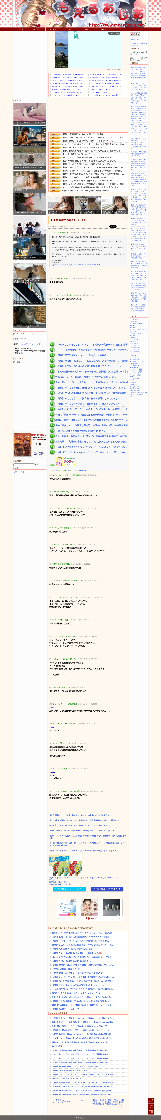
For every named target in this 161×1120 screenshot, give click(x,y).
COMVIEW (151, 1106)
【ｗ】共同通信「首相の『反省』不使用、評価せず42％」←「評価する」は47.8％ (81, 831)
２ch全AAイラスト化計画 (30, 344)
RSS (70, 29)
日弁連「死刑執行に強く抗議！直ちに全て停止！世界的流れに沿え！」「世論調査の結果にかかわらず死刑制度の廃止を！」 (87, 844)
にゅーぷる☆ (134, 343)
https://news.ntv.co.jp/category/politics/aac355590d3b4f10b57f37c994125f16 (76, 265)
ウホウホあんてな (135, 347)
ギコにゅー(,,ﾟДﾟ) (135, 375)
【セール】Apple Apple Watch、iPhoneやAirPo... (80, 431)
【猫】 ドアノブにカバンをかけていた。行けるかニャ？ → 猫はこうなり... (91, 447)
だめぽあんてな (134, 337)
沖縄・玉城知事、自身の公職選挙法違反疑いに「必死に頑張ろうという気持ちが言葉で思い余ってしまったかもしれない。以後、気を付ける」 (138, 143)
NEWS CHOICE (134, 363)
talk (131, 397)
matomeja (133, 381)
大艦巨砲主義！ (134, 391)
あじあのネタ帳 (134, 387)
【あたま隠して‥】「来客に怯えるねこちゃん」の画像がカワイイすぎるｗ (79, 815)
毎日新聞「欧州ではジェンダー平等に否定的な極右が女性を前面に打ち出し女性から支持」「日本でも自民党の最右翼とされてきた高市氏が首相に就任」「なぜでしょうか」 (138, 195)
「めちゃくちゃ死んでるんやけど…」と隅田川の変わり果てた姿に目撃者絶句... (91, 344)
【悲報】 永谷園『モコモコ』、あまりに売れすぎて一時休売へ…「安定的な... (91, 361)
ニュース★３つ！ (135, 339)
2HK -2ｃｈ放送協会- (136, 395)
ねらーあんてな (134, 345)
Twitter (86, 29)
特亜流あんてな (134, 365)
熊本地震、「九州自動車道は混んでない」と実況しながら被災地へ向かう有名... (91, 441)
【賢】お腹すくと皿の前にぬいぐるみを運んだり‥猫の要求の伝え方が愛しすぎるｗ (82, 851)
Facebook (103, 29)
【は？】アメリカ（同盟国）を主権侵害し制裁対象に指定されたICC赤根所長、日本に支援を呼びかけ (87, 837)
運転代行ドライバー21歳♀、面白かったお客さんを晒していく (85, 377)
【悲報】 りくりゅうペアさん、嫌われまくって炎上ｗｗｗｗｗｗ (87, 404)
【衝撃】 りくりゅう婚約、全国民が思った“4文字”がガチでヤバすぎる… (91, 387)
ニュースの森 (134, 319)
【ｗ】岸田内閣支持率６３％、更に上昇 (68, 220)
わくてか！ (133, 353)
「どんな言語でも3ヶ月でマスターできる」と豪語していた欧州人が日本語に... (91, 371)
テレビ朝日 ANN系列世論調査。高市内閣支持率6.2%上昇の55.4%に (139, 154)
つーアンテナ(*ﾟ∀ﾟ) (136, 371)
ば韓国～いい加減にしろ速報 (138, 393)
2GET (131, 377)
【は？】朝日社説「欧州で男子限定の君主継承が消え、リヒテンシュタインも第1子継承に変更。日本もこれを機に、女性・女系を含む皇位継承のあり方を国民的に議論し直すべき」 (138, 234)
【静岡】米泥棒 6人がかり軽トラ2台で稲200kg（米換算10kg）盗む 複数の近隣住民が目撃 (139, 264)
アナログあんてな (135, 359)
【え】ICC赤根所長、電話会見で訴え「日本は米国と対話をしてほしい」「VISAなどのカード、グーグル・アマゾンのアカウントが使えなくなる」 (139, 129)
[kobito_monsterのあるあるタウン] (62, 465)
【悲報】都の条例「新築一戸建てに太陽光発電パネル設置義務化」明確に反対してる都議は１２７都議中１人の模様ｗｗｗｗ (108, 1102)
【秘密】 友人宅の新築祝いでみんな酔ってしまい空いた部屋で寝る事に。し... (91, 393)
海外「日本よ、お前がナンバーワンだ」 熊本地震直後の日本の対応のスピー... (91, 436)
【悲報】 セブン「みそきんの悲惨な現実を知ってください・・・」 (88, 366)
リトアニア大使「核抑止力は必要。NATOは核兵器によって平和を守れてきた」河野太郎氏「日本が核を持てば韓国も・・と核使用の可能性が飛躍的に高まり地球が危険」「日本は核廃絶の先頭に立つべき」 (138, 113)
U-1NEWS (133, 383)
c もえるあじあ (80, 1118)
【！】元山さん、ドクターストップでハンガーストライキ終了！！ (68, 1101)
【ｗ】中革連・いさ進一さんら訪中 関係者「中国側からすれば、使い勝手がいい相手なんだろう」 (138, 86)
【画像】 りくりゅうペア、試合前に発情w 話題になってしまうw (87, 398)
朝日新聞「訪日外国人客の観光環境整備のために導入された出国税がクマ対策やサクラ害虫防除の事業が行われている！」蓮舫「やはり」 (138, 164)
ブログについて (37, 29)
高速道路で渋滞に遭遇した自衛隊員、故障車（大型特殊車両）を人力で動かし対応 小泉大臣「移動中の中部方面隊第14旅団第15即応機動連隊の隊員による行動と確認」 (139, 179)
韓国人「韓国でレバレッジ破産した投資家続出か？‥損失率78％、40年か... (91, 414)
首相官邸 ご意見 (135, 39)
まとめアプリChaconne (137, 379)
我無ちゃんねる (134, 335)
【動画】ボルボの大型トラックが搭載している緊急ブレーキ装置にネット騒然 (91, 409)
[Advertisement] (29, 65)
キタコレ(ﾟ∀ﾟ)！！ (136, 351)
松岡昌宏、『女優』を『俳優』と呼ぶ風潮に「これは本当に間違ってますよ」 (80, 825)
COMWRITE (151, 1101)
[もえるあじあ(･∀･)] (80, 13)
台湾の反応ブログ (135, 389)
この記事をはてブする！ (107, 889)
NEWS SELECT (134, 349)
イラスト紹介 (54, 29)
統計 (74, 226)
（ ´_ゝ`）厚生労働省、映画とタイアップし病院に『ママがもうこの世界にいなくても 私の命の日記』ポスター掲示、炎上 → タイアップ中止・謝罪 (139, 98)
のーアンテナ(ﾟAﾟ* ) (136, 373)
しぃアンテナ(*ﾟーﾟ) (136, 369)
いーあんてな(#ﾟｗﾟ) (136, 333)
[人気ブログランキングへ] (135, 35)
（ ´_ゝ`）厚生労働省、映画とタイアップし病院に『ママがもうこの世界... (91, 350)
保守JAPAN (133, 321)
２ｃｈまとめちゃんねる (137, 361)
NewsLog (133, 355)
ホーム (21, 29)
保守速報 (132, 385)
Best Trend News (135, 367)
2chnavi (132, 327)
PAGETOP (151, 1112)
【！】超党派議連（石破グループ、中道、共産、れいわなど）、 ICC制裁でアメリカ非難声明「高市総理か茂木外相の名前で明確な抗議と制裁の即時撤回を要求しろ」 (138, 73)
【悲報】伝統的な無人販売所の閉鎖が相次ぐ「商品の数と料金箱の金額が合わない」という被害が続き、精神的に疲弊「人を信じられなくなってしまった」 (138, 210)
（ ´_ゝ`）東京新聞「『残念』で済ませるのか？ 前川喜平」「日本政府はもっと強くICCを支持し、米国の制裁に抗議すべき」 (138, 275)
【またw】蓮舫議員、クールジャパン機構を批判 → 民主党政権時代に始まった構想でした (84, 820)
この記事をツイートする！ (69, 889)
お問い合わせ (18, 472)
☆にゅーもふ (134, 341)
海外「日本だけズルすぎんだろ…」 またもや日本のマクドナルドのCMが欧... (91, 382)
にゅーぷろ (133, 357)
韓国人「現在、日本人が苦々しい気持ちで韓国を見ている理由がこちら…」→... (91, 420)
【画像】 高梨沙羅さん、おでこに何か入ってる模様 (80, 355)
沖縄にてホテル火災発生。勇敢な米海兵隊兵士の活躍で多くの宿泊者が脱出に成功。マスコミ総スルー (138, 286)
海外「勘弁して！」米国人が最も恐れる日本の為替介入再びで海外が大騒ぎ (91, 425)
